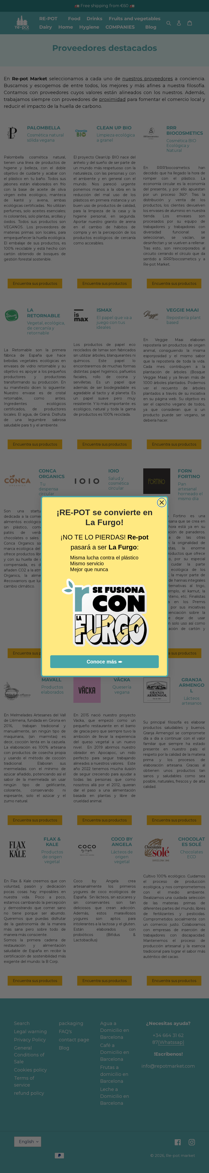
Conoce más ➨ (105, 661)
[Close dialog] (161, 502)
